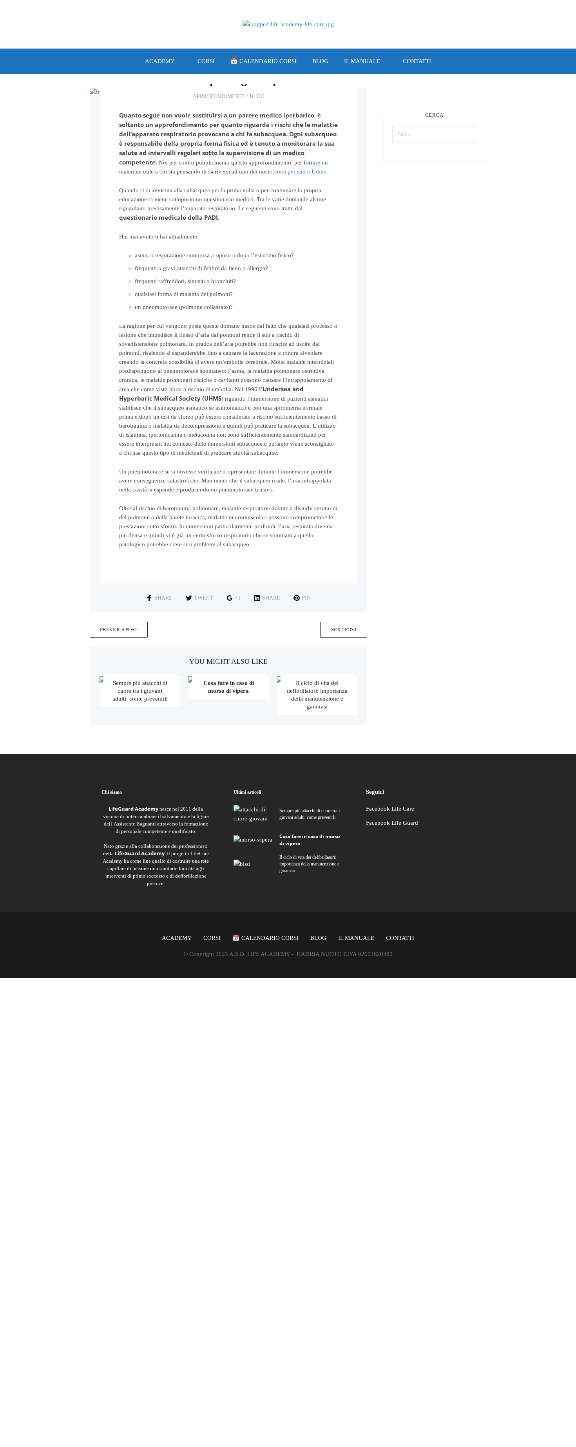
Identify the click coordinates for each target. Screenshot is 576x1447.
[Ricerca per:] (434, 134)
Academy (160, 61)
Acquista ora (95, 1166)
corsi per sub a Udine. (301, 171)
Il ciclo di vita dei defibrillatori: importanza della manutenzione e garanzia (309, 863)
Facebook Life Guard (392, 823)
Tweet (203, 598)
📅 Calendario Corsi (263, 61)
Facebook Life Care (390, 809)
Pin (306, 598)
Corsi (206, 61)
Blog (320, 61)
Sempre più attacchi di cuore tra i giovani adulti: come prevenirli (140, 691)
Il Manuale (362, 61)
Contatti (417, 61)
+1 (238, 598)
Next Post (343, 629)
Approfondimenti (219, 96)
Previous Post (119, 629)
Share (163, 598)
